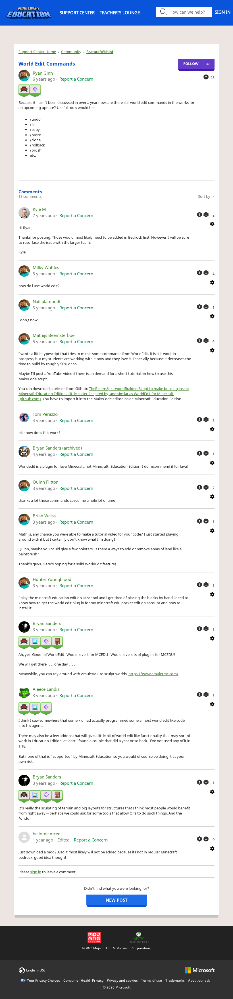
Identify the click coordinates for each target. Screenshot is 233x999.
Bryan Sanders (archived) (57, 448)
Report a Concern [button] (76, 79)
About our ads (199, 980)
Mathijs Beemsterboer (54, 335)
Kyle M (39, 209)
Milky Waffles (46, 267)
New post (117, 900)
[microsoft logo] (200, 969)
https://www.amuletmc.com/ (153, 673)
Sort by (204, 196)
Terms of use (151, 980)
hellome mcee (46, 833)
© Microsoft (116, 987)
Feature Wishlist (99, 51)
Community (71, 51)
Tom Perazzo (45, 414)
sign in (35, 871)
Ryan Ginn (43, 73)
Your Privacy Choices (43, 980)
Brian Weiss (44, 516)
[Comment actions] (212, 223)
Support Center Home (37, 51)
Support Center (77, 12)
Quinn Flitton (46, 482)
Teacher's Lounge (120, 12)
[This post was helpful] (206, 77)
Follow (191, 63)
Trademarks (175, 980)
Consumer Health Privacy (83, 980)
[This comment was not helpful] (206, 214)
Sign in (222, 12)
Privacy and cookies (122, 980)
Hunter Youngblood (52, 579)
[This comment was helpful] (199, 214)
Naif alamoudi (46, 301)
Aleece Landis (46, 689)
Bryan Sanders (47, 623)
